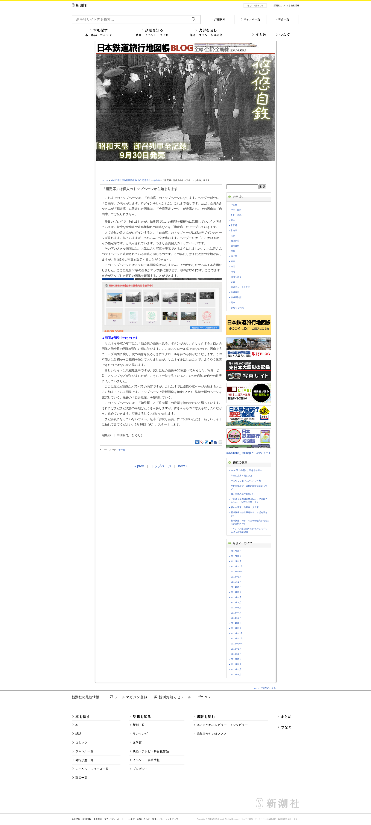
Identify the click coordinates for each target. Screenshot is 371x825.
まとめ (260, 34)
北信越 (234, 225)
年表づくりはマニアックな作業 (246, 481)
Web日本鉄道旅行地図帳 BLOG (185, 106)
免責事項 (97, 819)
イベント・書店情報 (146, 760)
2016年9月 (236, 577)
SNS (206, 697)
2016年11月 (237, 566)
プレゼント (140, 769)
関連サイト (157, 819)
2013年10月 (237, 644)
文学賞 (137, 742)
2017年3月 (236, 551)
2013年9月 (236, 649)
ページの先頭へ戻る (266, 688)
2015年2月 (236, 582)
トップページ (161, 466)
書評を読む (205, 32)
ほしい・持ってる (255, 6)
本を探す (98, 32)
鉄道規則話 (236, 297)
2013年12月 (237, 633)
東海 (233, 271)
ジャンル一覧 (251, 19)
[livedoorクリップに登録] (206, 441)
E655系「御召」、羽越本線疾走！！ (248, 470)
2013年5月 (236, 669)
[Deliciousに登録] (211, 442)
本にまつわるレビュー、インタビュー (222, 725)
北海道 (234, 230)
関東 (233, 302)
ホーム (105, 180)
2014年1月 (236, 628)
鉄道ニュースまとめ (240, 287)
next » (182, 466)
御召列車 (235, 241)
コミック (81, 742)
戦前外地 (235, 246)
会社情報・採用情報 (81, 819)
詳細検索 (219, 19)
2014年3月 (236, 618)
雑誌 (78, 733)
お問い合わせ (143, 819)
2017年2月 (236, 556)
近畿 (233, 282)
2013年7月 (236, 659)
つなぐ (284, 34)
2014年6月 (236, 602)
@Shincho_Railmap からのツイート (248, 452)
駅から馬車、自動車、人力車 (245, 507)
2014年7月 (236, 597)
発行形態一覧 (84, 760)
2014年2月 (236, 623)
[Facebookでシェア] (216, 442)
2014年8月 (236, 592)
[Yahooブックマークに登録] (202, 441)
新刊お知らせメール (175, 697)
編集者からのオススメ (212, 733)
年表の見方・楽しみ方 (241, 475)
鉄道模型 (235, 292)
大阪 (233, 235)
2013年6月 (236, 664)
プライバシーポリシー (115, 819)
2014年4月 (236, 613)
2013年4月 (236, 674)
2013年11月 (237, 638)
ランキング (140, 733)
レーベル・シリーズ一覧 (91, 769)
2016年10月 (237, 571)
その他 (156, 180)
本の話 (234, 256)
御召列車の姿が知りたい (242, 494)
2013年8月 (236, 654)
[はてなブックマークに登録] (197, 442)
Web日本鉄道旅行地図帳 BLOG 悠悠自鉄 (131, 180)
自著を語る (236, 277)
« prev (139, 466)
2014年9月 (236, 587)
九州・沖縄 (236, 215)
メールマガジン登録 (130, 697)
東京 (233, 261)
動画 (233, 220)
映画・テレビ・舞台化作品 (151, 751)
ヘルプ (131, 819)
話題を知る (152, 32)
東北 (233, 266)
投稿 (233, 251)
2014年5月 (236, 607)
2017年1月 (236, 561)
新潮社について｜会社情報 (286, 5)
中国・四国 (236, 210)
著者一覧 (283, 19)
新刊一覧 (139, 725)
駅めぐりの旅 (237, 307)
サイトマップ (171, 819)
